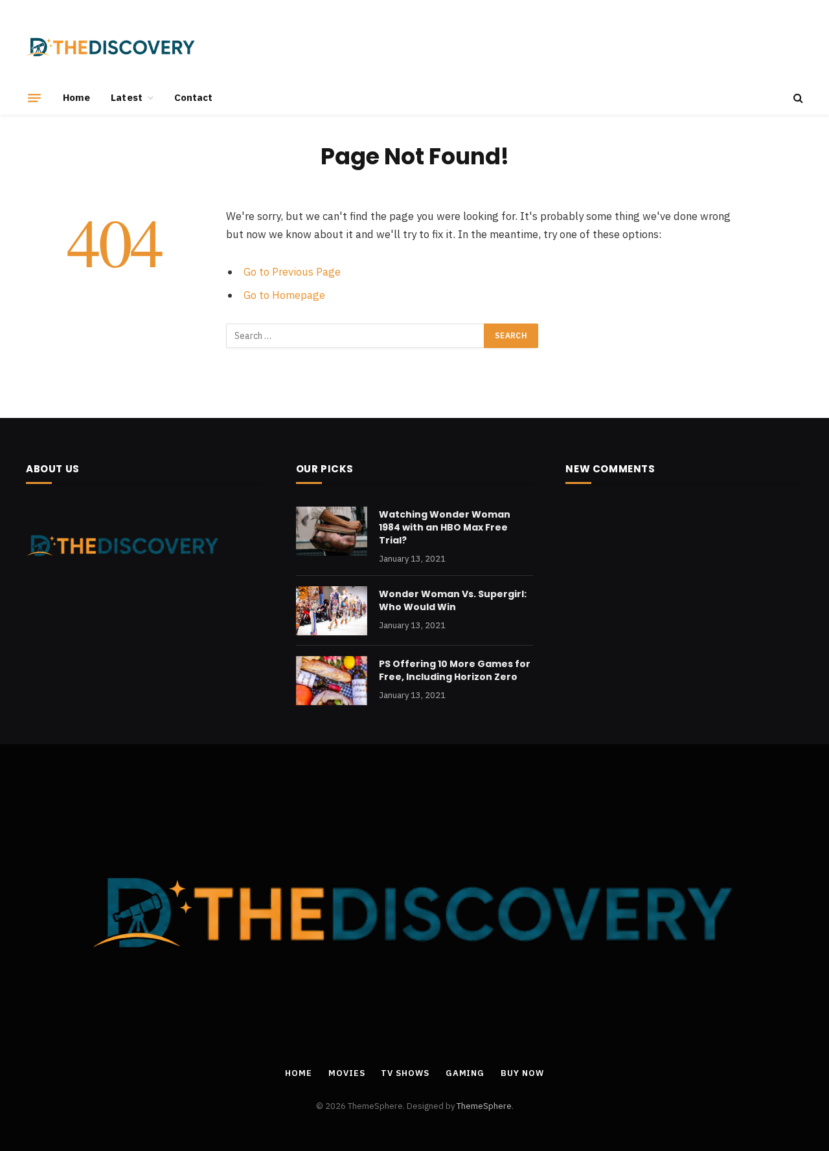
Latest (126, 97)
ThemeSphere (484, 1106)
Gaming (465, 1073)
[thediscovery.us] (111, 46)
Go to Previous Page (292, 272)
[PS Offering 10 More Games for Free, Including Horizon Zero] (331, 680)
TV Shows (405, 1073)
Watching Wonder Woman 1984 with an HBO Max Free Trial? (444, 527)
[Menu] (34, 98)
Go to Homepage (284, 295)
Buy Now (522, 1073)
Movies (346, 1073)
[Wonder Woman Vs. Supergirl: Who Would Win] (331, 610)
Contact (193, 97)
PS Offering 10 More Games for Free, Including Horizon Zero (454, 670)
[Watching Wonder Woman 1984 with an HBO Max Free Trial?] (331, 531)
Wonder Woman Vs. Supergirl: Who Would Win (453, 600)
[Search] (797, 98)
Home (76, 97)
